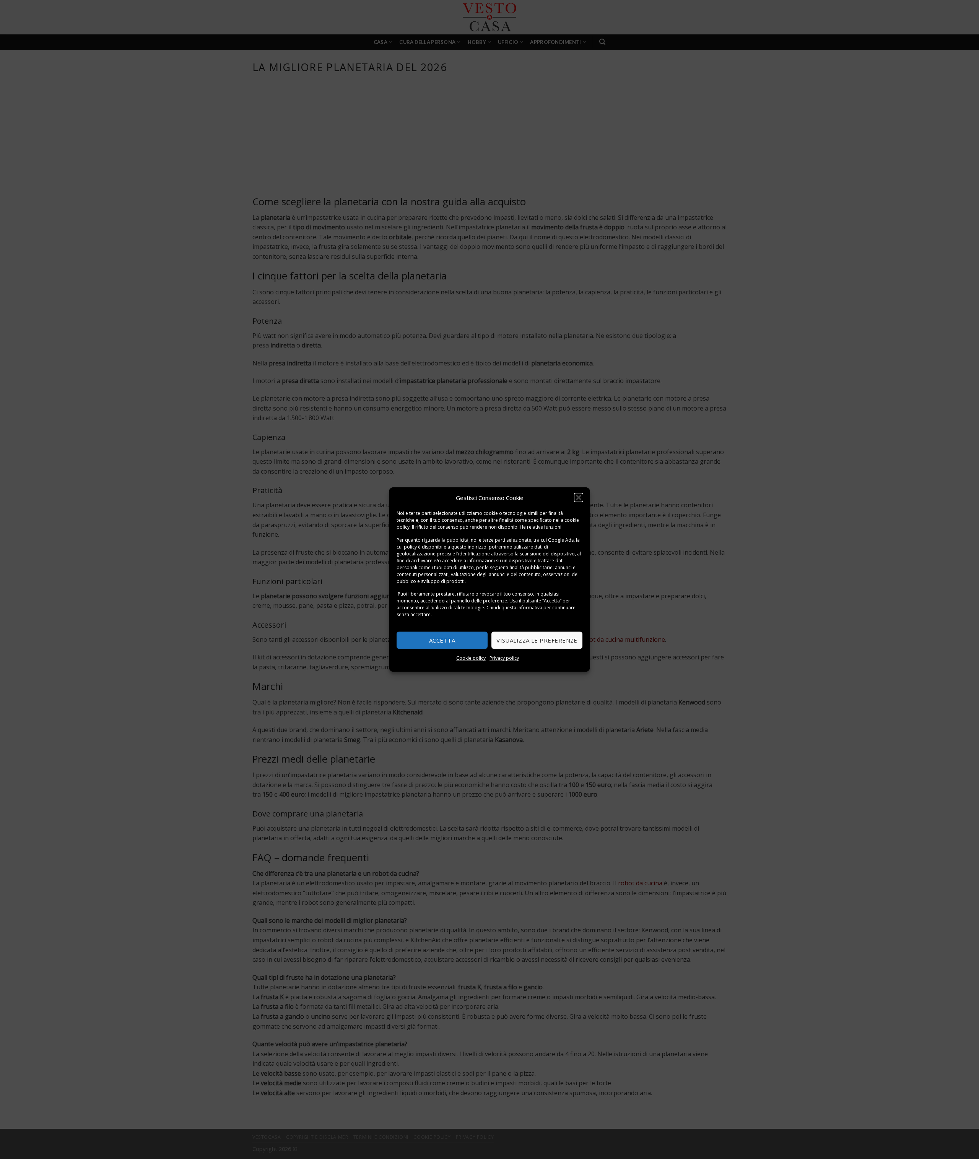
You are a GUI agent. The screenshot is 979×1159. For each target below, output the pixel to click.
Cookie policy (471, 657)
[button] (578, 498)
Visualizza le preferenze (536, 640)
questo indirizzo (468, 546)
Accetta (442, 640)
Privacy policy (504, 657)
